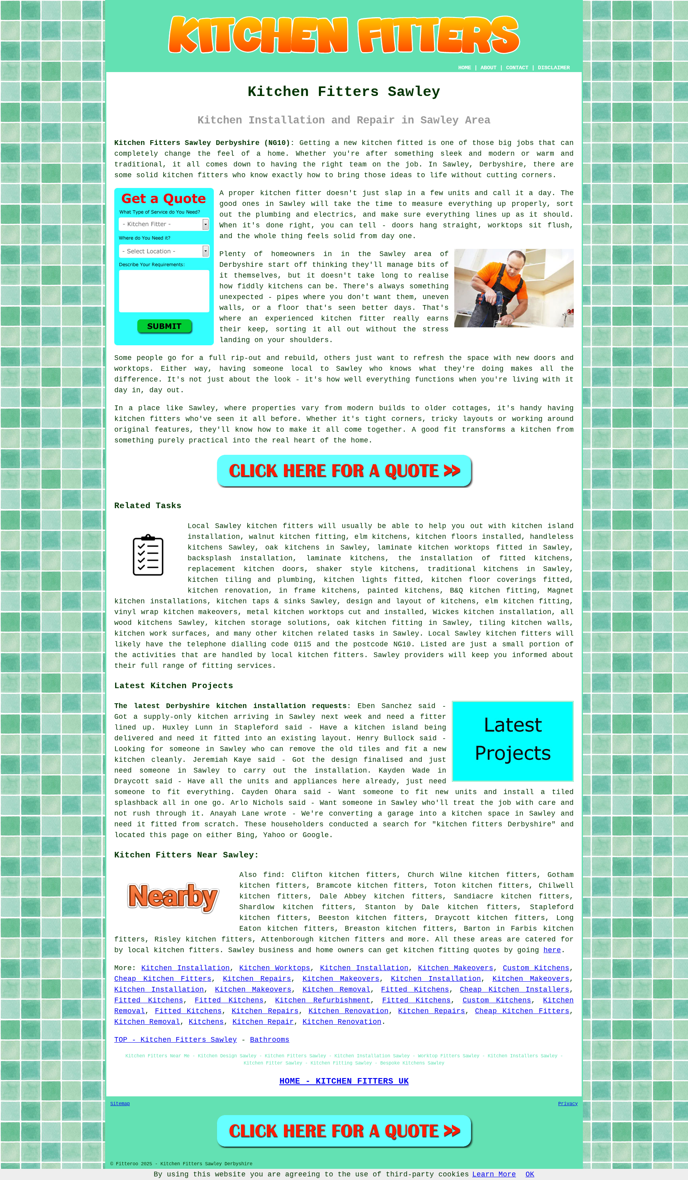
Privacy (568, 1104)
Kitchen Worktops (274, 968)
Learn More (494, 1174)
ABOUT (488, 68)
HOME (464, 68)
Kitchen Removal (336, 990)
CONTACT (517, 68)
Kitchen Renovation (349, 1011)
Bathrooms (269, 1040)
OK (530, 1174)
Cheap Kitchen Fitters (162, 979)
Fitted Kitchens (415, 990)
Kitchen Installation (185, 968)
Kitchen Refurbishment (322, 1000)
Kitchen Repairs (257, 979)
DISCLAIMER (554, 68)
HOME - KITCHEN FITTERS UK (344, 1081)
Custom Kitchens (536, 968)
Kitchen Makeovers (455, 968)
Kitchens (206, 1022)
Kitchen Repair (263, 1022)
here (552, 950)
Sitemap (120, 1104)
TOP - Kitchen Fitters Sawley (175, 1040)
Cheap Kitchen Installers (514, 990)
